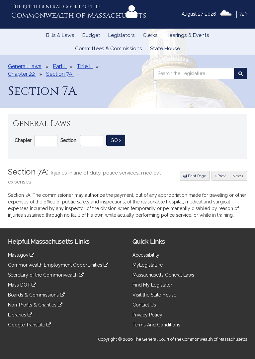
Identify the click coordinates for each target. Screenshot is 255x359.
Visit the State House (154, 295)
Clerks (150, 35)
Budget (91, 35)
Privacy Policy (147, 314)
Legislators (121, 35)
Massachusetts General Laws (163, 275)
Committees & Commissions (108, 49)
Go (118, 140)
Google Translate (27, 324)
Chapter (23, 140)
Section (68, 140)
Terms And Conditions (156, 324)
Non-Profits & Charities (33, 304)
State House (165, 49)
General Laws (25, 66)
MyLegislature (147, 265)
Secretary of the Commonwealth (43, 275)
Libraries (18, 314)
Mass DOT (20, 285)
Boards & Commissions (34, 295)
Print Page (196, 176)
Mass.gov (19, 255)
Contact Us (144, 304)
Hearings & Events (187, 35)
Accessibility (145, 255)
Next (237, 176)
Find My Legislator (152, 285)
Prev (222, 175)
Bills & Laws (60, 35)
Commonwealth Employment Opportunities (56, 265)
